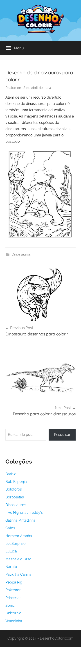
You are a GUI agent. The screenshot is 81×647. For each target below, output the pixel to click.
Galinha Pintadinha (20, 520)
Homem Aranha (18, 536)
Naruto (11, 567)
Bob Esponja (16, 482)
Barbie (10, 474)
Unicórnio (13, 613)
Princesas (13, 598)
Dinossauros (21, 254)
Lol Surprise (15, 543)
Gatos (10, 528)
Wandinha (13, 621)
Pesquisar (62, 434)
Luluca (11, 551)
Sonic (10, 605)
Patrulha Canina (18, 574)
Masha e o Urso (18, 559)
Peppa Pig (13, 582)
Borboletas (14, 497)
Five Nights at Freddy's (24, 512)
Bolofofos (13, 489)
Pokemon (13, 590)
